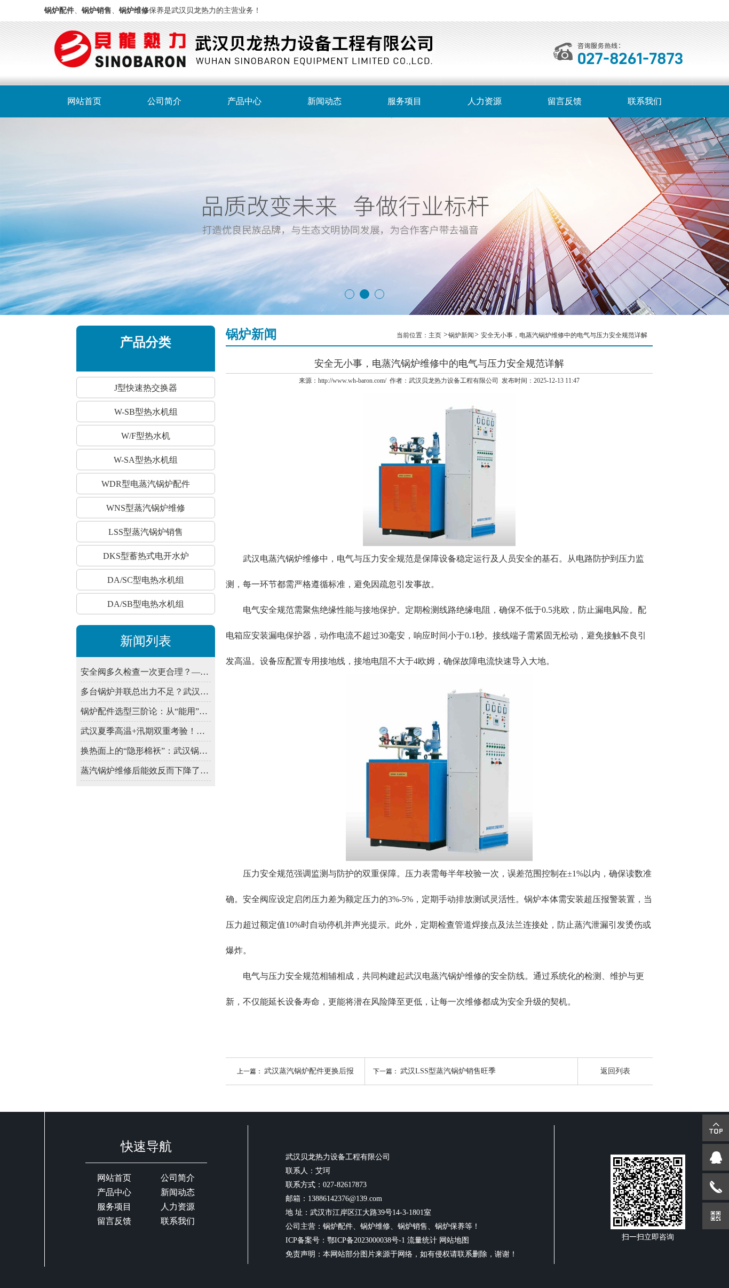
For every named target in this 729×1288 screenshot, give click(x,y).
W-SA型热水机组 (146, 459)
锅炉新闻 (461, 335)
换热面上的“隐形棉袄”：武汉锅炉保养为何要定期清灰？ (146, 750)
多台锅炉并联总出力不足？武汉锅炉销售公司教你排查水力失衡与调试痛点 (146, 691)
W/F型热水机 (145, 435)
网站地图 (454, 1240)
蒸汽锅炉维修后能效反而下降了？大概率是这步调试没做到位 (146, 770)
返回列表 (615, 1071)
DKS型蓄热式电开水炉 (146, 555)
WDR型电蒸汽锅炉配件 (145, 483)
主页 (436, 335)
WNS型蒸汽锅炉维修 (145, 507)
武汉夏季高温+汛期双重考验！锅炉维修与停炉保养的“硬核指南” (146, 731)
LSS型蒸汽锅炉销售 (145, 531)
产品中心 (244, 101)
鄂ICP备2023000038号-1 (366, 1240)
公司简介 (164, 101)
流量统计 (422, 1240)
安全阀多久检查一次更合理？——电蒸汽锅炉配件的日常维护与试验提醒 (146, 671)
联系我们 (645, 101)
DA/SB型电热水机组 (145, 604)
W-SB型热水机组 (146, 411)
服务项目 (404, 101)
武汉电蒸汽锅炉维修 (281, 558)
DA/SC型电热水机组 (145, 579)
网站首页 (84, 101)
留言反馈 (565, 101)
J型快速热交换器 (145, 387)
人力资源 (484, 101)
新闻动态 (324, 101)
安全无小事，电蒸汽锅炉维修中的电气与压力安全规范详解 (564, 335)
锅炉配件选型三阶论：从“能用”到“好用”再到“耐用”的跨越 (146, 711)
